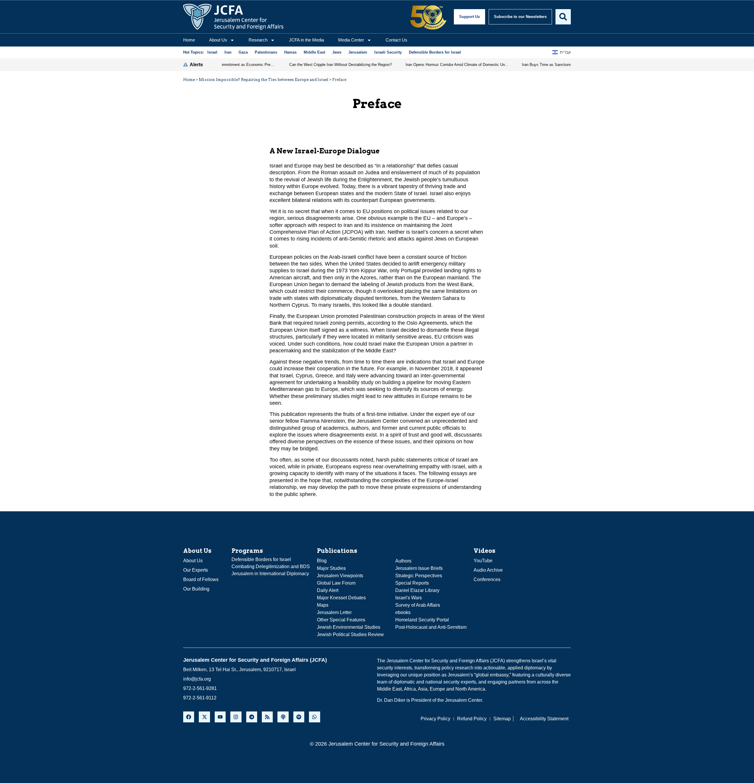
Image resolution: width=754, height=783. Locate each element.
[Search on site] (563, 16)
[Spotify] (298, 716)
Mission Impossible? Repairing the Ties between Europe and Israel (263, 79)
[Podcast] (282, 716)
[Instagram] (235, 716)
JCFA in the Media (306, 39)
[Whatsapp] (314, 716)
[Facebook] (188, 716)
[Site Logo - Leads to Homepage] (233, 17)
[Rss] (267, 716)
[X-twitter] (204, 716)
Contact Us (396, 39)
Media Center (351, 39)
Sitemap (502, 718)
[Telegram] (251, 716)
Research (258, 39)
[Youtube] (220, 716)
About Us (218, 39)
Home (189, 39)
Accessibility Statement (544, 718)
